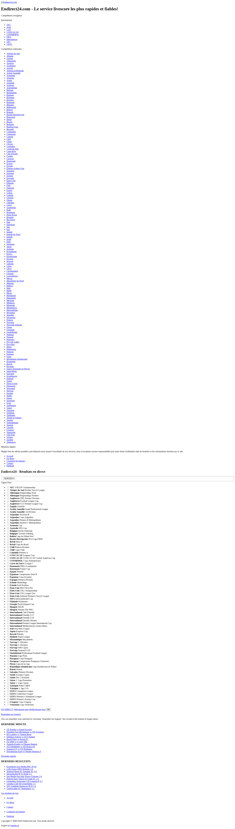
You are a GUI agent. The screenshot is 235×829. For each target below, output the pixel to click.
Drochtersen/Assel (14, 751)
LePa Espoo (12, 769)
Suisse (9, 398)
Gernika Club (12, 784)
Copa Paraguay (21, 658)
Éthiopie (10, 183)
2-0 (31, 769)
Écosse (10, 163)
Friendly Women (23, 620)
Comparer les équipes (16, 461)
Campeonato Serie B (23, 574)
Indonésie (11, 225)
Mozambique (12, 310)
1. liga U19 (19, 688)
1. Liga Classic (19, 683)
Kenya (9, 254)
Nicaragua (11, 317)
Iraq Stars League (20, 628)
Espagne (10, 173)
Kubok (16, 669)
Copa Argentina (21, 517)
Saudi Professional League (29, 509)
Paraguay (11, 339)
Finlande (10, 188)
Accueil (10, 456)
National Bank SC (14, 771)
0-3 (35, 771)
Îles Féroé (11, 220)
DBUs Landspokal (23, 566)
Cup (16, 525)
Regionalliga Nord (23, 493)
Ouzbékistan (12, 332)
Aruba (9, 80)
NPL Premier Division (24, 498)
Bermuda (10, 102)
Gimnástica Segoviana (16, 781)
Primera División (21, 580)
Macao (9, 278)
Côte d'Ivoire (12, 154)
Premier (17, 571)
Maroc (9, 293)
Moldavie (11, 303)
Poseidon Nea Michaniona (18, 732)
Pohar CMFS (20, 686)
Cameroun (11, 134)
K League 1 (21, 563)
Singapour (11, 386)
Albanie (10, 56)
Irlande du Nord (13, 234)
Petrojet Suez (12, 779)
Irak (8, 227)
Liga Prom (18, 656)
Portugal (10, 354)
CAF (9, 30)
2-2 (34, 786)
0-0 (35, 766)
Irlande (10, 232)
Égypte (10, 166)
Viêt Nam (11, 435)
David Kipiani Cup (22, 604)
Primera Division (19, 547)
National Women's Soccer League (29, 596)
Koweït (10, 261)
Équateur (10, 171)
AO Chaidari (29, 737)
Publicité (10, 466)
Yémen (10, 437)
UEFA (9, 44)
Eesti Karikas (19, 585)
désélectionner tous (37, 709)
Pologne (10, 352)
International (12, 39)
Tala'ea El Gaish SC (27, 779)
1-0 (40, 776)
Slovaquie (11, 388)
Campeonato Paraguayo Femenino (29, 661)
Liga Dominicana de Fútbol (33, 667)
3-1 (30, 774)
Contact (10, 463)
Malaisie (10, 283)
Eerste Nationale (21, 531)
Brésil (9, 119)
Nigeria (10, 320)
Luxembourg (12, 276)
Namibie (10, 315)
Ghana (9, 200)
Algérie (10, 58)
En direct (10, 458)
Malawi (10, 286)
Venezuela (11, 432)
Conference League (21, 694)
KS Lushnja (12, 734)
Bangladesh (12, 93)
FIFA (9, 37)
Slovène (10, 391)
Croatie (10, 156)
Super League (20, 637)
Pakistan (10, 335)
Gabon (9, 193)
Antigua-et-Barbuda (15, 71)
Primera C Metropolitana (25, 523)
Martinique (11, 295)
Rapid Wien (12, 739)
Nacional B (19, 514)
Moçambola (21, 639)
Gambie (10, 195)
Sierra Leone (12, 383)
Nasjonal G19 (20, 650)
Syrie (9, 403)
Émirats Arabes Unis (15, 168)
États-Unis (11, 181)
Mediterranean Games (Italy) (28, 626)
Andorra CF (12, 749)
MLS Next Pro (21, 588)
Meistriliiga (18, 582)
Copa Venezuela (22, 705)
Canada (10, 137)
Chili (9, 139)
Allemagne (11, 61)
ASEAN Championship (22, 487)
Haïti (9, 210)
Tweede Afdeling (21, 533)
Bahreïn (10, 90)
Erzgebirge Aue (13, 766)
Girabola (17, 506)
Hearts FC (24, 739)
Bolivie (10, 110)
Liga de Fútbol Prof (21, 536)
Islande (10, 237)
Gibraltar (10, 203)
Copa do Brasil (19, 544)
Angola (10, 68)
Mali (8, 288)
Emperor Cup (19, 631)
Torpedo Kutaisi (13, 744)
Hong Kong (12, 215)
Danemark (11, 161)
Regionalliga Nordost (24, 495)
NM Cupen (19, 647)
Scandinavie (12, 376)
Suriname (11, 400)
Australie (10, 83)
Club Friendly (22, 612)
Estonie (10, 176)
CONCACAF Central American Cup (32, 558)
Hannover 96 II (26, 786)
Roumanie (11, 361)
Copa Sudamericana (25, 561)
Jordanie (10, 249)
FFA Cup (18, 528)
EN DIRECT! (7, 709)
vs (18, 729)
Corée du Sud (12, 149)
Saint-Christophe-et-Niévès (18, 369)
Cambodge (11, 132)
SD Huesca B (29, 746)
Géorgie (10, 198)
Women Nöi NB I (21, 609)
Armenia (10, 78)
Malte (9, 291)
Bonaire (10, 112)
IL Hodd (24, 774)
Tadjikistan (11, 405)
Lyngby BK (22, 742)
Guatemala (11, 207)
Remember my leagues (11, 714)
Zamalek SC (28, 771)
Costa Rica (11, 151)
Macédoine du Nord (15, 281)
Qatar (9, 356)
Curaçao (10, 159)
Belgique (10, 97)
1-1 (34, 784)
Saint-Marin (12, 371)
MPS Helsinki (24, 769)
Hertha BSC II (27, 766)
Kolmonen (19, 601)
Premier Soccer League (27, 490)
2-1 (41, 781)
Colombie (11, 146)
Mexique (10, 300)
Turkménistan (12, 422)
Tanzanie (10, 410)
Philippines (11, 349)
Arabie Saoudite (13, 73)
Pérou (9, 347)
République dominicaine (17, 359)
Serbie (9, 381)
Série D (16, 542)
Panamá (10, 337)
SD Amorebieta (25, 784)
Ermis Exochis (25, 729)
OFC (9, 42)
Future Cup (20, 569)
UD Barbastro (26, 749)
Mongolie (11, 305)
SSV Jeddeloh (13, 786)
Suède (9, 396)
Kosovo (10, 259)
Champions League (21, 691)
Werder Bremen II (33, 751)
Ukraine (10, 427)
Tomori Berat (25, 734)
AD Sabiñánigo (13, 746)
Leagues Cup (22, 555)
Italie (9, 242)
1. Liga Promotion (21, 680)
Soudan (10, 393)
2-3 (37, 779)
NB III (17, 607)
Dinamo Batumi (30, 744)
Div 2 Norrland (19, 677)
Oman (9, 327)
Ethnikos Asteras (14, 737)
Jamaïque (11, 244)
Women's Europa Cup (22, 699)
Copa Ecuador (21, 577)
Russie (9, 364)
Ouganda (10, 330)
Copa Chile (17, 550)
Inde (8, 222)
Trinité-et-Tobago (14, 418)
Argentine (11, 75)
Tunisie (10, 420)
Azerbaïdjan (12, 88)
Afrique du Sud (13, 53)
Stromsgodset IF (14, 774)
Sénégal (10, 378)
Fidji (8, 185)
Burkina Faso (12, 127)
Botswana (11, 117)
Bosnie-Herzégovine (15, 115)
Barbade (10, 95)
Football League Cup (24, 501)
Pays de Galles (13, 342)
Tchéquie (10, 413)
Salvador (10, 374)
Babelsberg (26, 788)
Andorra (10, 63)
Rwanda (10, 366)
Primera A (19, 552)
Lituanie (10, 273)
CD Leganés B (32, 781)
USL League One (22, 593)
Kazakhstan (12, 251)
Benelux (10, 100)
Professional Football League (28, 653)
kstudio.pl (14, 825)
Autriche (10, 85)
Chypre (10, 144)
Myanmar (11, 313)
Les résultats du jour (9, 793)
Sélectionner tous (21, 709)
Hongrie (10, 217)
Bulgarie (10, 124)
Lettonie (10, 264)
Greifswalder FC (14, 788)
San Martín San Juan (15, 776)
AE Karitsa (11, 729)
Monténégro (12, 308)
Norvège (10, 322)
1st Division (23, 512)
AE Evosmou (38, 732)
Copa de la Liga (20, 664)
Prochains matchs (8, 756)
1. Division (19, 642)
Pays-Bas (11, 344)
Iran (8, 229)
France (9, 190)
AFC (9, 25)
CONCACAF (13, 32)
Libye (9, 269)
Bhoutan (10, 105)
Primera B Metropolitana (25, 520)
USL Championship (23, 590)
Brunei (9, 122)
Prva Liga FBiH (26, 539)
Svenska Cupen (19, 675)
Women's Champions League (25, 696)
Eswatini (10, 178)
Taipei (9, 408)
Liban (9, 266)
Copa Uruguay (20, 702)
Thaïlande (11, 415)
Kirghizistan (12, 256)
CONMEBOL (13, 34)
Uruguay (10, 430)
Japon (9, 247)
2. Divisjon (19, 645)
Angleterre (11, 66)
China (9, 141)
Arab (9, 27)
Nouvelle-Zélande (14, 325)
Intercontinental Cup (21, 599)
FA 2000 (10, 742)
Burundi (10, 129)
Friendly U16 (22, 618)
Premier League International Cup (31, 623)
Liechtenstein (12, 271)
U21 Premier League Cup (26, 504)
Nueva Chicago (31, 776)
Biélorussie (11, 107)
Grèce (9, 205)
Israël (9, 239)
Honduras (11, 212)
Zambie (10, 440)
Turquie (10, 425)
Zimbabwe (11, 442)
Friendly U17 (22, 615)
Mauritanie (11, 298)
